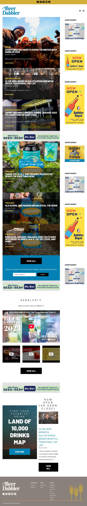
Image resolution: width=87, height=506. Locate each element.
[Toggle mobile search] (83, 11)
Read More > (9, 63)
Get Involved (52, 492)
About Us (52, 489)
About (52, 483)
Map (41, 487)
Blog (42, 483)
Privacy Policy (52, 498)
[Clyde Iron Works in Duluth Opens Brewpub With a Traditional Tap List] (48, 418)
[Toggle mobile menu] (79, 11)
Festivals (34, 483)
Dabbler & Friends (52, 486)
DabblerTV (43, 485)
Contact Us (53, 495)
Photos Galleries (33, 486)
